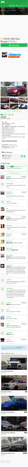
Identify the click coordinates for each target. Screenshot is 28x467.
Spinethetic (9, 234)
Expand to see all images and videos (14, 110)
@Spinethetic (14, 250)
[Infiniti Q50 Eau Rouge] (14, 89)
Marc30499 (9, 225)
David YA (8, 201)
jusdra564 (8, 302)
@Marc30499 (9, 243)
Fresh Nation (9, 288)
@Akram (8, 178)
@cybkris (8, 218)
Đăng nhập (19, 347)
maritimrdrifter (9, 183)
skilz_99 (8, 339)
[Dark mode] (24, 5)
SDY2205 (8, 217)
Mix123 (8, 310)
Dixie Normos (9, 255)
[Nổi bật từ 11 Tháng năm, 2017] (2, 39)
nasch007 (8, 279)
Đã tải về (5, 115)
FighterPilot (9, 192)
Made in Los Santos (5, 462)
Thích (12, 115)
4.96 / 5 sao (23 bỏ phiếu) (5, 118)
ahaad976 (8, 317)
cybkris (10, 53)
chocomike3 (9, 332)
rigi (7, 208)
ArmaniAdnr (9, 265)
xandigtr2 (8, 176)
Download (15, 45)
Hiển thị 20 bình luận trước (14, 173)
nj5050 (8, 324)
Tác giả (12, 166)
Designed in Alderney (6, 461)
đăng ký (4, 348)
